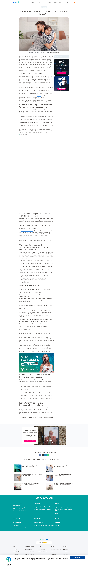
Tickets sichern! (61, 88)
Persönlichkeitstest (16, 505)
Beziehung (47, 80)
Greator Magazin (15, 554)
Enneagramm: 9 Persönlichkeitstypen (20, 510)
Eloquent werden (58, 525)
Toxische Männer (16, 525)
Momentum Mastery (28, 549)
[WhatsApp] (48, 455)
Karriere (52, 551)
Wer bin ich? (57, 523)
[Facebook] (40, 455)
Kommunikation (44, 7)
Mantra (35, 527)
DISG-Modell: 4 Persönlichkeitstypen (20, 508)
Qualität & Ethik (53, 554)
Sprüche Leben (57, 522)
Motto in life (57, 520)
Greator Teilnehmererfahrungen (56, 549)
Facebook (66, 551)
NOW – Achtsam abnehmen (29, 554)
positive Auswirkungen (46, 111)
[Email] (43, 455)
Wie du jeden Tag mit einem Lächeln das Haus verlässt (44, 525)
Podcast (66, 552)
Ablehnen (77, 560)
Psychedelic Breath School (29, 551)
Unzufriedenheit (25, 235)
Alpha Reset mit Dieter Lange (42, 552)
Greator (13, 535)
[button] (33, 2)
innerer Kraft (46, 332)
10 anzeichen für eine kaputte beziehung (20, 523)
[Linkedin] (45, 455)
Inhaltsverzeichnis (58, 56)
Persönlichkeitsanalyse (17, 511)
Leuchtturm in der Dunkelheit (42, 551)
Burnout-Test (15, 549)
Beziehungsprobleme (17, 522)
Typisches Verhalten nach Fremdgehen (20, 527)
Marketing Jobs (53, 552)
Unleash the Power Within (42, 549)
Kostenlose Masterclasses (16, 552)
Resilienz (26, 122)
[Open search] (72, 2)
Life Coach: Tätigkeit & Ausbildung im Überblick (42, 509)
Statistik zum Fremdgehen (27, 230)
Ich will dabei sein (61, 73)
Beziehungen (36, 416)
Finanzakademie (27, 552)
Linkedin (66, 554)
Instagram (66, 549)
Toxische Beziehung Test (16, 551)
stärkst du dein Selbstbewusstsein (41, 412)
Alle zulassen (77, 557)
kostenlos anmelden (30, 440)
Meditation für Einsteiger (38, 522)
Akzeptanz (39, 95)
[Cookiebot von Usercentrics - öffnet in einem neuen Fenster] (8, 565)
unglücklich (43, 129)
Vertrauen (39, 279)
